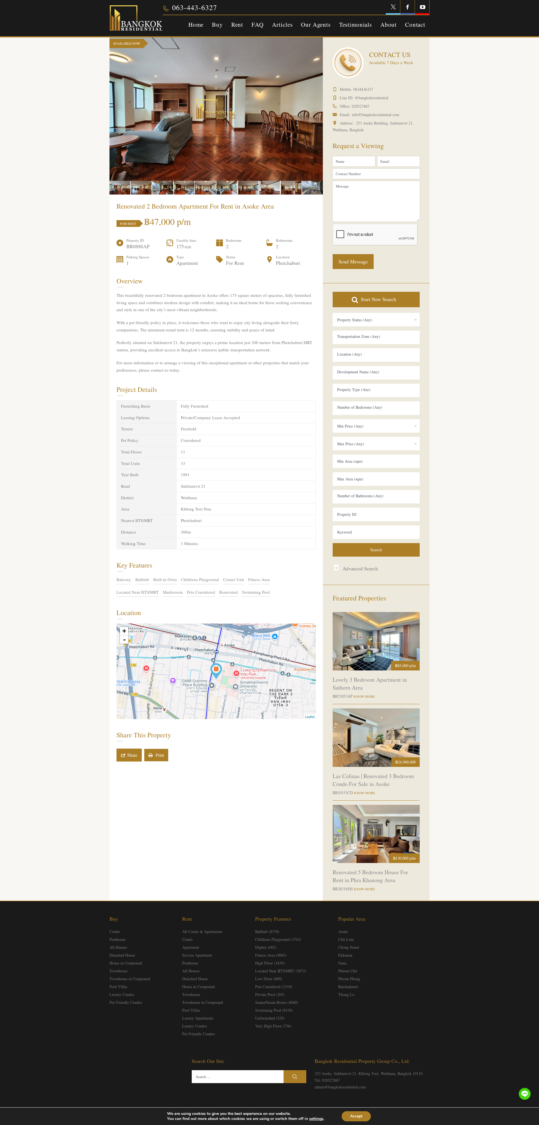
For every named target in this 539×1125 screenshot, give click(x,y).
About (388, 24)
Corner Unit (233, 579)
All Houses (118, 947)
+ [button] (124, 630)
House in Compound (125, 963)
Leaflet (309, 716)
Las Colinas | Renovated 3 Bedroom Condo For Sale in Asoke (373, 780)
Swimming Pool (256, 592)
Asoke (343, 931)
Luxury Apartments (197, 1018)
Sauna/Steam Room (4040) (276, 1002)
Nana (342, 963)
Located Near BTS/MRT (138, 592)
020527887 (360, 106)
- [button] (124, 639)
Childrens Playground (200, 579)
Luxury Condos (121, 994)
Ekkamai (345, 955)
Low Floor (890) (268, 978)
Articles (282, 24)
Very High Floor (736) (273, 1026)
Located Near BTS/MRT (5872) (280, 970)
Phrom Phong (349, 978)
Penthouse (117, 939)
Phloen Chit (347, 970)
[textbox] (376, 336)
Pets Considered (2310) (273, 986)
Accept (356, 1116)
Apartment (190, 947)
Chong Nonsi (348, 947)
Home (196, 24)
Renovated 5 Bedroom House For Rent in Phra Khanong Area (370, 876)
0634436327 (363, 89)
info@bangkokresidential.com (375, 114)
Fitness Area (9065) (271, 955)
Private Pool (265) (270, 994)
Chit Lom (346, 939)
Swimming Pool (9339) (274, 1010)
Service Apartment (197, 955)
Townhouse (118, 970)
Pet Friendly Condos (125, 1002)
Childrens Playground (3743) (278, 939)
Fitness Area (259, 579)
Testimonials (355, 24)
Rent (237, 24)
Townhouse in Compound (129, 978)
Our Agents (315, 24)
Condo (114, 931)
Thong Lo (346, 994)
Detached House (122, 955)
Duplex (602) (266, 947)
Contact (415, 24)
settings (316, 1118)
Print (158, 755)
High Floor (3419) (270, 963)
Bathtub (142, 579)
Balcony (124, 579)
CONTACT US (389, 54)
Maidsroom (173, 592)
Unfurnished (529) (270, 1018)
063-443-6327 (194, 7)
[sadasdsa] (216, 671)
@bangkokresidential (371, 97)
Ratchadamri (348, 986)
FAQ (258, 24)
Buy (217, 24)
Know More (364, 696)
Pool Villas (118, 986)
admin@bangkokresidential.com (340, 1087)
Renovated (228, 592)
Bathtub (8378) (267, 931)
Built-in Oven (165, 579)
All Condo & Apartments (202, 931)
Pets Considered (201, 592)
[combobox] (376, 319)
